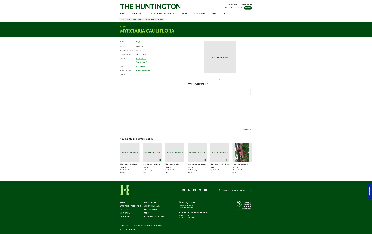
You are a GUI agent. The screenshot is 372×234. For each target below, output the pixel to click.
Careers (124, 209)
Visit (122, 13)
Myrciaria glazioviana (197, 164)
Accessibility (150, 202)
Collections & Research (161, 13)
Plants (138, 42)
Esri (250, 130)
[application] (220, 108)
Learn (184, 13)
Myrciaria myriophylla (219, 164)
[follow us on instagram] (200, 190)
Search (141, 19)
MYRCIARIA (140, 66)
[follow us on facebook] (189, 190)
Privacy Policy (125, 225)
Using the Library (152, 206)
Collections (131, 19)
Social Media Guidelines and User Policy (147, 225)
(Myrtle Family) (141, 62)
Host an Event (150, 209)
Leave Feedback (370, 191)
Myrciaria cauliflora (143, 71)
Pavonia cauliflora (240, 164)
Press (146, 213)
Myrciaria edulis (172, 164)
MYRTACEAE (141, 59)
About (215, 13)
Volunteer (125, 213)
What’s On (136, 13)
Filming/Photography (154, 216)
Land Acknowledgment (130, 206)
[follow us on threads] (194, 190)
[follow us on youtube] (205, 190)
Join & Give (199, 13)
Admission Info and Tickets (193, 212)
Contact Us (125, 216)
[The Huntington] (150, 6)
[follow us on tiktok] (183, 190)
